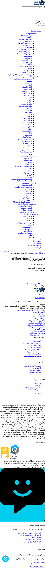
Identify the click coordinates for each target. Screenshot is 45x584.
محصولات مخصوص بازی (23, 79)
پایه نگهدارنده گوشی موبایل (22, 202)
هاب (30, 114)
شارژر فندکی (27, 195)
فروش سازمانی (35, 241)
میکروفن (28, 112)
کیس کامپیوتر (27, 70)
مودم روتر (28, 164)
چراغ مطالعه (27, 131)
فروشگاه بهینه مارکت (37, 253)
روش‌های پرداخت (34, 389)
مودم (30, 162)
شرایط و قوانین (35, 372)
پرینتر (30, 225)
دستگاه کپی (27, 231)
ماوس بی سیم (26, 104)
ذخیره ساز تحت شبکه (24, 181)
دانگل (30, 133)
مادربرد (29, 68)
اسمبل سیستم (35, 243)
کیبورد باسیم (27, 89)
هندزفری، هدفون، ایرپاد (23, 187)
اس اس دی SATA (25, 51)
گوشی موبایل (27, 185)
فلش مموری (27, 143)
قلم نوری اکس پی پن (24, 206)
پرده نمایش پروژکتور (24, 223)
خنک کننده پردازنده (25, 39)
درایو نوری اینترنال (25, 45)
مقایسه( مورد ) (38, 284)
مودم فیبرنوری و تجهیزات (23, 166)
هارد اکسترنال (27, 60)
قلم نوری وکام (26, 210)
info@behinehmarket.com (26, 310)
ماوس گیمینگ (27, 99)
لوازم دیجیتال (36, 341)
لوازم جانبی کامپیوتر (29, 77)
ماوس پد (29, 108)
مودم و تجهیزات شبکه (28, 156)
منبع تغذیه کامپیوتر (25, 66)
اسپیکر (29, 145)
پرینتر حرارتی (27, 227)
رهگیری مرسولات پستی (32, 387)
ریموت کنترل (27, 137)
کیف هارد (28, 58)
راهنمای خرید (36, 385)
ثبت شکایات (36, 383)
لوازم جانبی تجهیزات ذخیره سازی (20, 74)
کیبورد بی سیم (27, 91)
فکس (30, 235)
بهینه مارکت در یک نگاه (32, 366)
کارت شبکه (28, 158)
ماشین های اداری (30, 214)
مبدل (30, 110)
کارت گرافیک (27, 72)
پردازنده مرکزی (26, 35)
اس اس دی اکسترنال (24, 54)
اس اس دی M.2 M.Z (24, 49)
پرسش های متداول (34, 245)
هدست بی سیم (26, 122)
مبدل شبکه (28, 160)
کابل (30, 154)
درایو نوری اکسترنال (24, 43)
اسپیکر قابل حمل (26, 152)
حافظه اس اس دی (25, 47)
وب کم (29, 81)
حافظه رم (28, 37)
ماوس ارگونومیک (25, 106)
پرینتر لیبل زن (27, 229)
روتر (30, 168)
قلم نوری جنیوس (26, 212)
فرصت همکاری (35, 370)
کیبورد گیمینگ (27, 87)
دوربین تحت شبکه (25, 175)
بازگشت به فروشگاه (37, 566)
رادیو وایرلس (27, 172)
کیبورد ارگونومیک (26, 93)
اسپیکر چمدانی (26, 147)
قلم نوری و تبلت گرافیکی (27, 204)
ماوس (29, 97)
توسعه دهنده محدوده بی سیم (21, 179)
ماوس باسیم (27, 102)
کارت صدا (28, 83)
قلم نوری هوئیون (26, 208)
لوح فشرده (28, 95)
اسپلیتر (29, 177)
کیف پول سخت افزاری (32, 356)
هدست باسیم (27, 120)
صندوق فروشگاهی (25, 233)
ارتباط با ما (37, 247)
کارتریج (29, 218)
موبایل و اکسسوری (29, 183)
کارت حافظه (27, 189)
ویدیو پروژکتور (27, 216)
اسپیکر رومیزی (26, 150)
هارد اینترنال (27, 62)
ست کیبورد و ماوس (24, 139)
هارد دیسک (28, 56)
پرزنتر (30, 129)
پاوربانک (29, 193)
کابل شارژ (28, 191)
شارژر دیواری (27, 197)
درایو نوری (28, 41)
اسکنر (30, 237)
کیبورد (29, 85)
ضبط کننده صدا (26, 141)
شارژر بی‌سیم (27, 200)
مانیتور (29, 64)
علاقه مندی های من (38, 562)
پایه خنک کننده (27, 124)
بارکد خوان (28, 220)
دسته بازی (28, 135)
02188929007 (40, 298)
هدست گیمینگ (27, 118)
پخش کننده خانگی (25, 127)
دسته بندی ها (36, 31)
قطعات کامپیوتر (30, 33)
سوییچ (30, 170)
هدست (29, 116)
